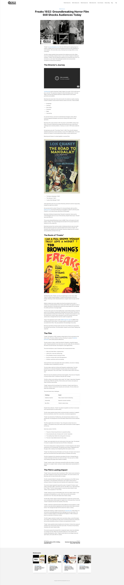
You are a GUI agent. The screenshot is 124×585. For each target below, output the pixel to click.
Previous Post (52, 542)
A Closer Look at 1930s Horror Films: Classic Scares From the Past (69, 568)
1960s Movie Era (92, 2)
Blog (112, 2)
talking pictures (47, 209)
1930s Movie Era (67, 2)
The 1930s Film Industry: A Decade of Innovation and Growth (39, 568)
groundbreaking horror (54, 47)
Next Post (72, 542)
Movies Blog (107, 2)
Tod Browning (47, 91)
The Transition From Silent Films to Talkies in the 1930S (84, 567)
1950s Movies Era (84, 2)
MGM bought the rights (66, 319)
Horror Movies (100, 2)
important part (68, 510)
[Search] (116, 3)
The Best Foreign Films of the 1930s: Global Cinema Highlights (54, 568)
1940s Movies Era (75, 2)
